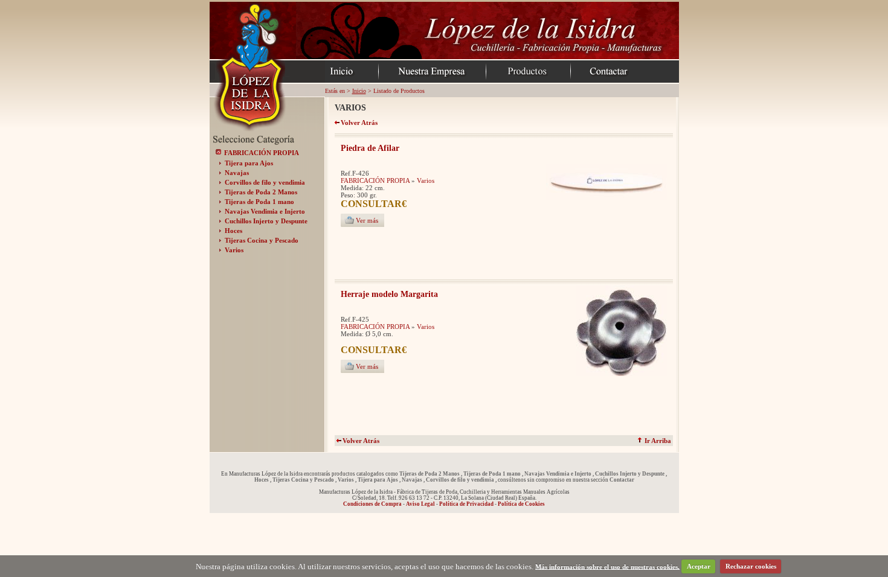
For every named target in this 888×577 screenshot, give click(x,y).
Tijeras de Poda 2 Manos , (430, 474)
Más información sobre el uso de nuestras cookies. (607, 566)
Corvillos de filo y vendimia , (461, 480)
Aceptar (698, 566)
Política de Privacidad (466, 504)
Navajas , (413, 480)
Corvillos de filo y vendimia (265, 182)
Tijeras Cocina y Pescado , (304, 480)
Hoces (233, 230)
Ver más (367, 220)
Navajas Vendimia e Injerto (265, 211)
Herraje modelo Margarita (389, 294)
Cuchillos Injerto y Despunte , (631, 474)
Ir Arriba (657, 440)
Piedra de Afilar (370, 148)
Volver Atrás (361, 440)
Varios (234, 249)
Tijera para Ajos (249, 163)
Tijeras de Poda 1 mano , (493, 474)
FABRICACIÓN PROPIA (261, 152)
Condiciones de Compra (372, 504)
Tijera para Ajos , (379, 480)
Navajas (237, 172)
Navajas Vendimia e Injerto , (559, 474)
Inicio (359, 91)
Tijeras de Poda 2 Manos (261, 192)
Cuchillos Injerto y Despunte (266, 221)
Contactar (622, 480)
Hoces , (262, 480)
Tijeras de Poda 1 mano (259, 201)
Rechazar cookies (751, 566)
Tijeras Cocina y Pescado (261, 240)
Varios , (347, 480)
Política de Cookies (521, 504)
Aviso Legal (420, 504)
